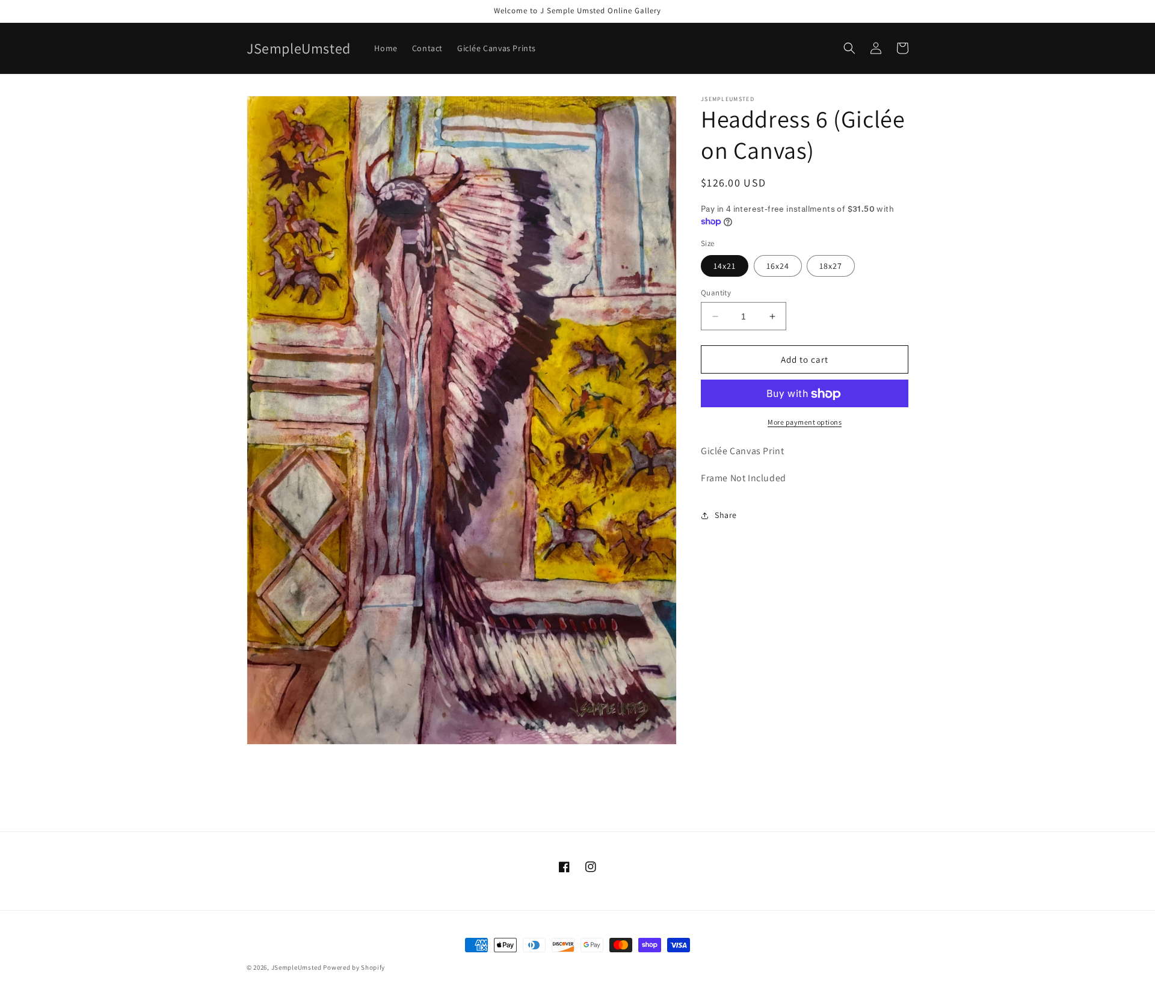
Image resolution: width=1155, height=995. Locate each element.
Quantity (716, 293)
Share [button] (726, 515)
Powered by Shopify (354, 967)
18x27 (830, 265)
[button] (849, 48)
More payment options (805, 422)
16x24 (777, 265)
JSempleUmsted (296, 967)
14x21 (724, 265)
